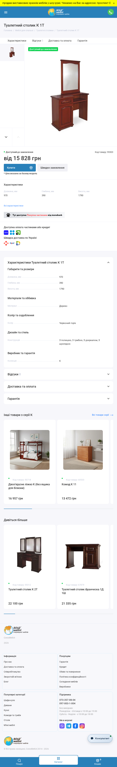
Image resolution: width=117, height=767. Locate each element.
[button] (6, 137)
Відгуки (37, 40)
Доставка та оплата (59, 40)
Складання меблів (68, 681)
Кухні (6, 710)
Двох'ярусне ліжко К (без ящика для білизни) (29, 486)
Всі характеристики (13, 205)
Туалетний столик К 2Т (22, 589)
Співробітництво (12, 671)
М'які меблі (9, 725)
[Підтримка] (110, 12)
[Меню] (5, 12)
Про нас (8, 662)
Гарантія (82, 40)
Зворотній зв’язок (13, 677)
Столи (7, 720)
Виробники (65, 686)
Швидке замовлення (52, 167)
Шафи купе (9, 700)
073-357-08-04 (67, 700)
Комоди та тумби (12, 715)
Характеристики (17, 40)
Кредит (63, 667)
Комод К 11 (69, 484)
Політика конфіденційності (72, 677)
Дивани (8, 705)
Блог (6, 681)
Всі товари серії (100, 415)
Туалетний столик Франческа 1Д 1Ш (83, 591)
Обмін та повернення (69, 671)
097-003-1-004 (67, 703)
